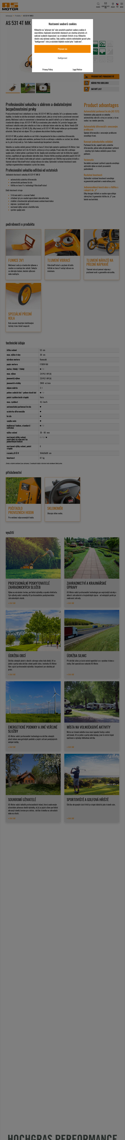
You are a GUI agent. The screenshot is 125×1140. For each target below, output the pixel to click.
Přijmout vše (62, 48)
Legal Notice (77, 69)
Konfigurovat (62, 58)
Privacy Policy (47, 69)
